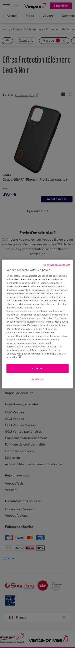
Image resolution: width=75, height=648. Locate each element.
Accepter (37, 368)
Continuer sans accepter (56, 264)
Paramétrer (37, 379)
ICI (20, 357)
